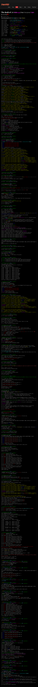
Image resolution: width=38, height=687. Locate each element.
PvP (17, 7)
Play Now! (34, 7)
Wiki (25, 7)
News (13, 7)
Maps (20, 7)
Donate (29, 7)
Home (9, 7)
